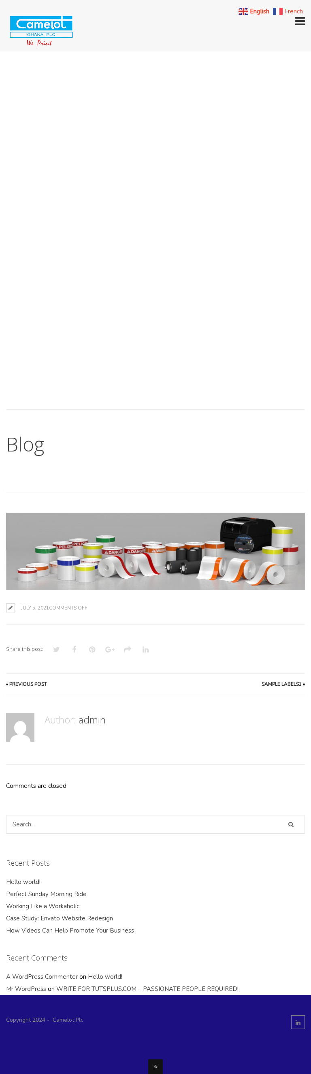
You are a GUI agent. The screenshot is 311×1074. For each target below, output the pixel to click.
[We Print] (40, 44)
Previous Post (28, 684)
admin (92, 719)
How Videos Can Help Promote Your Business (70, 930)
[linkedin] (298, 1022)
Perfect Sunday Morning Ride (46, 894)
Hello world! (23, 882)
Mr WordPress (26, 989)
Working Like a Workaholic (42, 906)
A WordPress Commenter (42, 977)
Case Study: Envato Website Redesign (59, 918)
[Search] (291, 824)
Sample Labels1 (282, 684)
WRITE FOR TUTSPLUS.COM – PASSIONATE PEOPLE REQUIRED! (147, 989)
